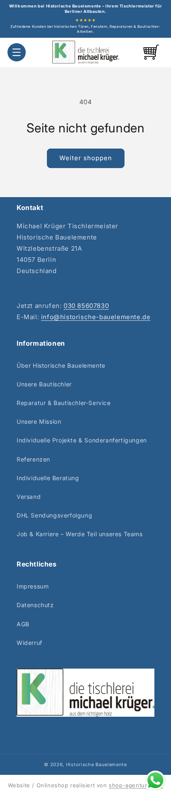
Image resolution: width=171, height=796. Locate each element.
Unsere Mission (39, 421)
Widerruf (29, 642)
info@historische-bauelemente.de (96, 317)
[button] (16, 52)
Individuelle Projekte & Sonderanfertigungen (82, 440)
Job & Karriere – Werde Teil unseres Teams (80, 533)
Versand (29, 496)
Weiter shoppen (85, 158)
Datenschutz (35, 604)
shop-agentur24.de (136, 785)
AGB (23, 624)
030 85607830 (86, 306)
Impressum (33, 586)
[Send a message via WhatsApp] (155, 780)
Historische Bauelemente (96, 764)
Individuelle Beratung (48, 477)
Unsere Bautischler (44, 384)
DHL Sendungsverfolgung (54, 515)
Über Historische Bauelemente (61, 365)
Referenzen (33, 459)
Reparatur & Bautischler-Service (64, 402)
